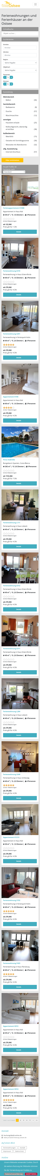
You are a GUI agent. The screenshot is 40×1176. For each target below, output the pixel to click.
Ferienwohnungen (9, 1148)
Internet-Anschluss (21, 152)
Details (18, 232)
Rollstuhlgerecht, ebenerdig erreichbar (21, 128)
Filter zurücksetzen (12, 160)
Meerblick (21, 136)
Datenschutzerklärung (13, 1174)
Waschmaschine (21, 115)
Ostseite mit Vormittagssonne (21, 140)
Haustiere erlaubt (21, 123)
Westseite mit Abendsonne (21, 145)
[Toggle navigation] (35, 4)
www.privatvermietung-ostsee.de (14, 1138)
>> (36, 1120)
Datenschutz (19, 1151)
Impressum (7, 1151)
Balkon (21, 100)
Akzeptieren (31, 1174)
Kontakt (22, 1148)
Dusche (21, 111)
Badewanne (21, 107)
